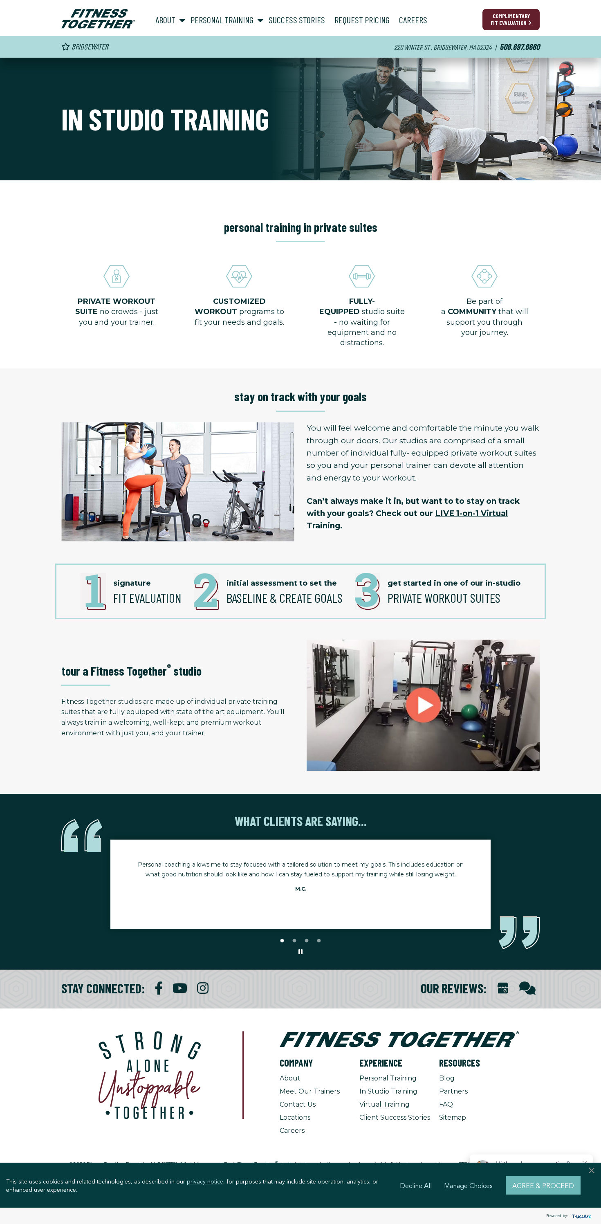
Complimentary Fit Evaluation (510, 19)
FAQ (446, 1104)
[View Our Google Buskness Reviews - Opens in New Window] (503, 989)
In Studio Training (388, 1091)
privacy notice (205, 1181)
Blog (447, 1078)
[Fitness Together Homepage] (98, 19)
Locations (295, 1117)
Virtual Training (384, 1104)
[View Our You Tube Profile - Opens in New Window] (179, 988)
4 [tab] (319, 941)
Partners (453, 1091)
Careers (292, 1130)
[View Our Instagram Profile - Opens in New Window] (203, 988)
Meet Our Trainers (310, 1091)
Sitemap (452, 1117)
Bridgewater (89, 46)
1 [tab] (282, 941)
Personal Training (388, 1078)
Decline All (416, 1185)
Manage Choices (468, 1185)
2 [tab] (294, 941)
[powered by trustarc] (580, 1216)
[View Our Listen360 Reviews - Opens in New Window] (527, 988)
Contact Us (298, 1104)
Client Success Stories (394, 1117)
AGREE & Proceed (543, 1185)
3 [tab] (307, 941)
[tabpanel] (300, 879)
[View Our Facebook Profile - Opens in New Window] (158, 988)
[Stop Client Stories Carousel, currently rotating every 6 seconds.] (300, 952)
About (290, 1078)
